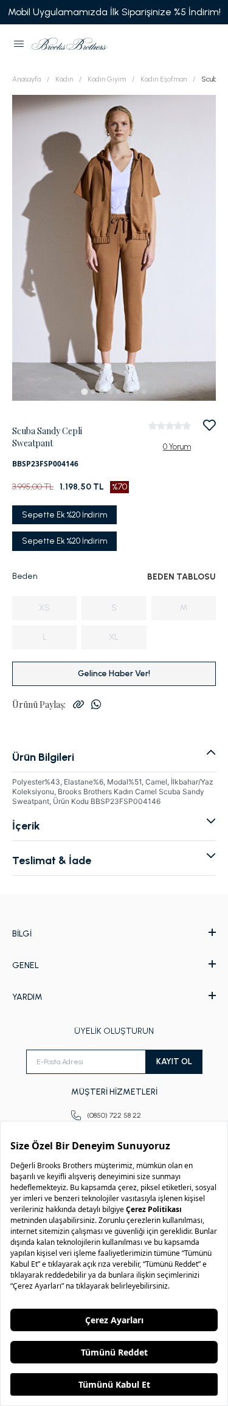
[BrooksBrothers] (70, 44)
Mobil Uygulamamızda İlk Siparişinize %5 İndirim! (114, 12)
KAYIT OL (174, 1061)
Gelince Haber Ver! (114, 673)
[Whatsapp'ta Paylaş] (96, 704)
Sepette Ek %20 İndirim (64, 514)
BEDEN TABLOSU (181, 577)
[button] (19, 44)
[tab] (84, 391)
